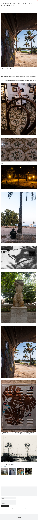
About (30, 3)
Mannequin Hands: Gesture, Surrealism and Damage (9, 480)
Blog (19, 3)
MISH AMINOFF (6, 4)
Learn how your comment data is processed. (21, 508)
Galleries (24, 3)
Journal (3, 479)
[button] (37, 0)
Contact (14, 5)
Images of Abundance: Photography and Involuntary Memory (11, 481)
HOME (14, 3)
